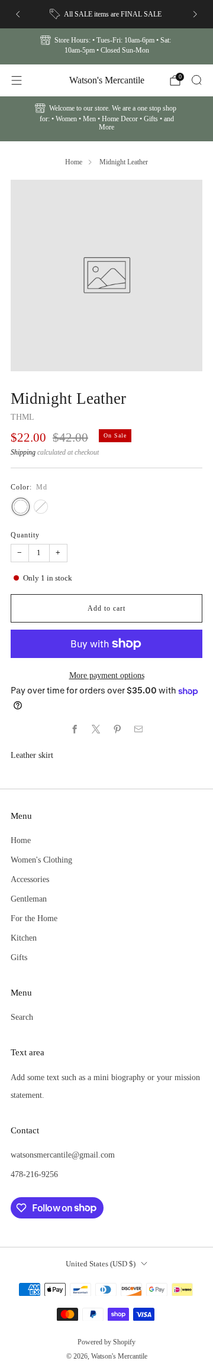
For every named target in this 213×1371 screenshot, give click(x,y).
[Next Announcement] (195, 14)
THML (22, 417)
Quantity (25, 535)
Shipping (23, 452)
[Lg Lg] (40, 506)
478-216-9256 (34, 1174)
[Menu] (16, 80)
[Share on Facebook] (74, 729)
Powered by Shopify (106, 1342)
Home (73, 162)
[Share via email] (138, 729)
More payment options (106, 675)
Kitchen (24, 937)
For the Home (34, 918)
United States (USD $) (100, 1263)
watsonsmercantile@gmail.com (63, 1154)
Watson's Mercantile (106, 80)
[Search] (196, 80)
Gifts (19, 957)
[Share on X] (95, 729)
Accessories (30, 879)
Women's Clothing (41, 859)
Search (22, 1017)
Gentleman (29, 898)
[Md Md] (20, 506)
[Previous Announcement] (18, 14)
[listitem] (106, 14)
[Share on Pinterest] (117, 729)
